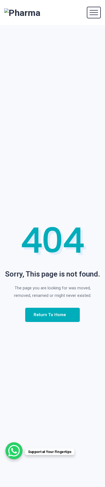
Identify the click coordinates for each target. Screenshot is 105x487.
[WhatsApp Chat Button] (14, 450)
